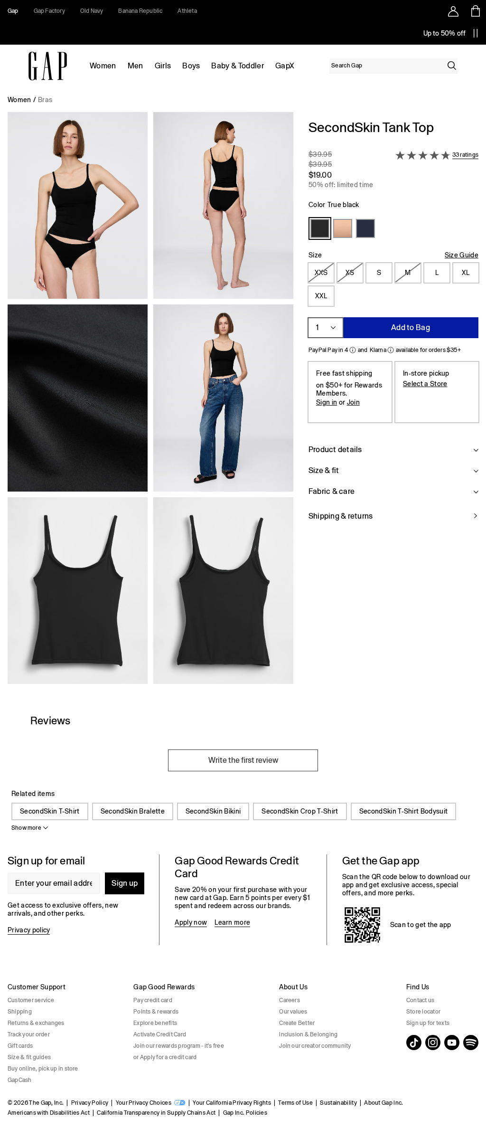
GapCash (20, 1080)
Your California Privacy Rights (232, 1103)
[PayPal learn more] (352, 350)
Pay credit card (152, 1000)
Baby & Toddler (237, 65)
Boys (191, 65)
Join (353, 402)
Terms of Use (295, 1103)
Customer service (31, 1000)
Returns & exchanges (36, 1023)
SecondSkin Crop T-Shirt (300, 811)
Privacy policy (29, 930)
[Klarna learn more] (390, 350)
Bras (45, 100)
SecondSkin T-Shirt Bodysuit (403, 811)
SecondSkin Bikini (213, 811)
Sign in (326, 402)
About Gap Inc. (383, 1103)
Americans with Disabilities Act (49, 1112)
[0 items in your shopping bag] (475, 11)
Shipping (20, 1011)
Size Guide (461, 255)
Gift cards (20, 1046)
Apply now (191, 922)
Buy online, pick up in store (43, 1068)
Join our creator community (315, 1046)
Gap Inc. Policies (245, 1112)
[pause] (475, 33)
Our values (293, 1011)
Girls (163, 65)
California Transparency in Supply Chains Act (156, 1112)
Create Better (297, 1023)
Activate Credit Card (159, 1034)
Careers (289, 1000)
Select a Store (425, 383)
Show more (26, 828)
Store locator (423, 1011)
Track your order (29, 1034)
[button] (150, 402)
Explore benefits (155, 1023)
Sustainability (338, 1103)
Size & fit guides (29, 1057)
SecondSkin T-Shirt (50, 811)
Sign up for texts (427, 1023)
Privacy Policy (89, 1103)
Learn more (232, 922)
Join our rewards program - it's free (178, 1046)
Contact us (420, 1000)
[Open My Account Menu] (453, 11)
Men (135, 65)
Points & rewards (155, 1011)
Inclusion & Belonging (308, 1034)
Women (103, 65)
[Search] (452, 65)
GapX (284, 65)
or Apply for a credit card (164, 1057)
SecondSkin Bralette (133, 811)
